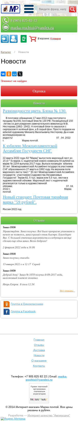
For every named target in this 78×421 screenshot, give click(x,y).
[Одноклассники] (8, 74)
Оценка (39, 91)
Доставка (39, 350)
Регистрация (14, 39)
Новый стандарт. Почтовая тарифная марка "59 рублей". (35, 199)
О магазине (39, 360)
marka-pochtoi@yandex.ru (32, 27)
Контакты (39, 365)
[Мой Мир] (14, 74)
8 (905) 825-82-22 (24, 20)
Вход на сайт (5, 39)
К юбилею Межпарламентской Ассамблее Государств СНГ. (30, 148)
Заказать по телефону (24, 39)
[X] (20, 74)
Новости (39, 355)
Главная (39, 339)
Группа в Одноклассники (27, 304)
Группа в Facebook (23, 311)
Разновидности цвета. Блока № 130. (34, 110)
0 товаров (55, 38)
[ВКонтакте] (3, 74)
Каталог (6, 52)
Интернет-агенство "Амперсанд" (49, 415)
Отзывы (39, 344)
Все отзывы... (67, 290)
